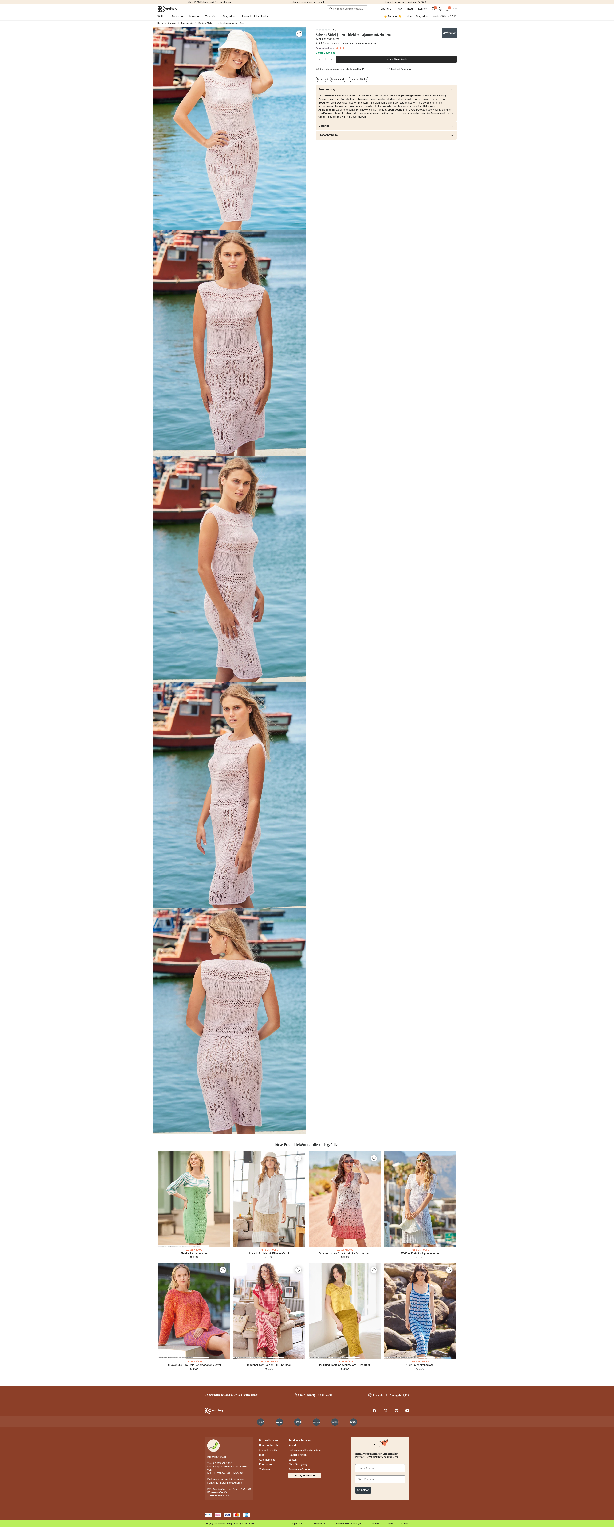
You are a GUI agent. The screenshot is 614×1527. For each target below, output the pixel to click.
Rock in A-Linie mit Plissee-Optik (269, 1253)
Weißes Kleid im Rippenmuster (420, 1253)
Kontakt (422, 8)
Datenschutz (318, 1523)
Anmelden (363, 1490)
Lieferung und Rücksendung (304, 1450)
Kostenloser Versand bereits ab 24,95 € (405, 2)
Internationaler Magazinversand (308, 2)
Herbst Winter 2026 (445, 16)
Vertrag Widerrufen (305, 1475)
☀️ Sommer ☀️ (393, 16)
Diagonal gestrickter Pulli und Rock (269, 1365)
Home (160, 23)
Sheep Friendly (268, 1450)
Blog (410, 8)
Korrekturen (266, 1464)
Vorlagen (264, 1469)
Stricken (172, 23)
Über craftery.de (268, 1445)
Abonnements (267, 1459)
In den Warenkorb (396, 59)
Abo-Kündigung (297, 1464)
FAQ (399, 8)
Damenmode (187, 23)
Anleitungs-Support (300, 1469)
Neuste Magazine (417, 16)
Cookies (375, 1523)
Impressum (297, 1523)
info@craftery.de (217, 1456)
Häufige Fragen (297, 1455)
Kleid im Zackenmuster (420, 1365)
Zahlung (293, 1459)
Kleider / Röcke (205, 23)
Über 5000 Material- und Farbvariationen (209, 2)
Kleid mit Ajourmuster (193, 1253)
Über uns (386, 8)
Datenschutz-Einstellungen (348, 1523)
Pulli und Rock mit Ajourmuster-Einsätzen (344, 1365)
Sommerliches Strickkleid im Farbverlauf (344, 1253)
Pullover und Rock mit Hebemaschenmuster (193, 1365)
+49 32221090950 (220, 1463)
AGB (390, 1523)
